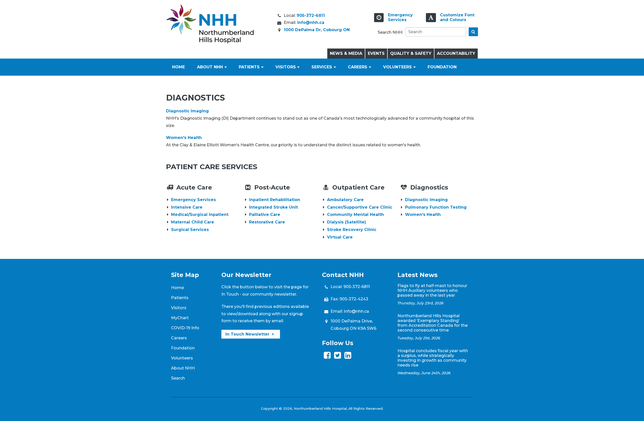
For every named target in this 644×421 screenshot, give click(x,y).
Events (376, 53)
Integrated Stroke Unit (273, 207)
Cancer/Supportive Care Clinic (359, 207)
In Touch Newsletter (248, 334)
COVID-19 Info (185, 327)
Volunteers (397, 67)
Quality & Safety (410, 53)
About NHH (210, 67)
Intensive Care (187, 207)
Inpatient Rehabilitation (274, 199)
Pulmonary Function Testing (436, 207)
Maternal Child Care (192, 222)
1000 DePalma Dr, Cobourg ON (317, 29)
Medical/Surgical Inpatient (199, 214)
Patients (249, 67)
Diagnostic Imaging (187, 111)
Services (321, 67)
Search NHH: (390, 32)
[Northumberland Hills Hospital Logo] (210, 42)
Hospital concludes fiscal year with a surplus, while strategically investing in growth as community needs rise (432, 357)
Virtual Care (340, 237)
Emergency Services (193, 199)
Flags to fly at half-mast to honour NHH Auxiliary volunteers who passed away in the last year (432, 290)
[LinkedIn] (348, 356)
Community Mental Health (355, 214)
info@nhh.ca (310, 22)
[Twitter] (337, 356)
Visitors (285, 67)
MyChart (180, 317)
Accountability (456, 53)
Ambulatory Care (345, 199)
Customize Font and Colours (457, 17)
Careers (357, 67)
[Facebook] (327, 356)
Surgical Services (190, 229)
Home (178, 67)
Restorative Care (267, 222)
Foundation (442, 67)
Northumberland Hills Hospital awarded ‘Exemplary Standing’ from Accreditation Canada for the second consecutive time (432, 323)
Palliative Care (264, 214)
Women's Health (184, 137)
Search (178, 378)
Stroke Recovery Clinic (351, 229)
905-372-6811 (311, 15)
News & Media (346, 53)
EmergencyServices (400, 17)
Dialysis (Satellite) (346, 222)
